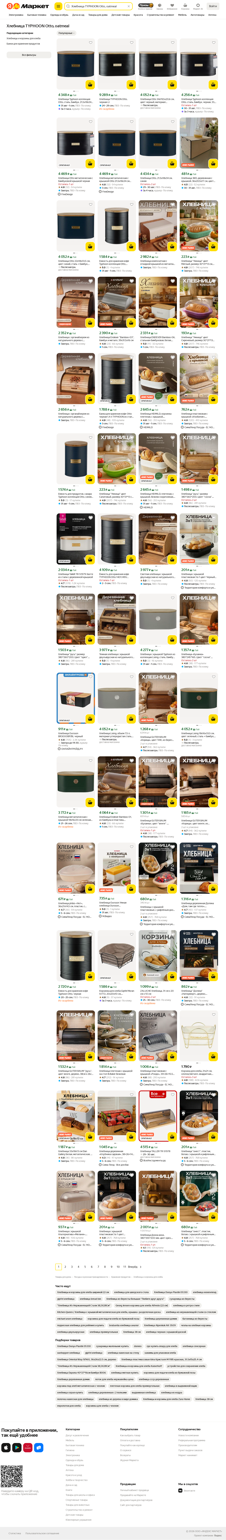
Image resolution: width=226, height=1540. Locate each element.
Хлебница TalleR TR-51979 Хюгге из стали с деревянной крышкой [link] (75, 575)
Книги (69, 1490)
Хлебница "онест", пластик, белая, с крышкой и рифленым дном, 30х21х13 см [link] (197, 1153)
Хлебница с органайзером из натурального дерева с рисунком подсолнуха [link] (73, 415)
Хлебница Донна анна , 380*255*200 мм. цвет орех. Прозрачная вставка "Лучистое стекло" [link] (157, 1236)
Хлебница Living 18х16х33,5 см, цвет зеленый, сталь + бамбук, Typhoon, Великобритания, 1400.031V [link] (197, 735)
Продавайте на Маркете (133, 1495)
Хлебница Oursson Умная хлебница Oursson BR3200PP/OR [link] (112, 904)
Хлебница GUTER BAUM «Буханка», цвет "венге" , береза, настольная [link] (153, 822)
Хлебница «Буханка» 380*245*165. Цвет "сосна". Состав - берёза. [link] (196, 656)
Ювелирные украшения (78, 1519)
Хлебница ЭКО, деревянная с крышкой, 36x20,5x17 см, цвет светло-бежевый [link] (197, 180)
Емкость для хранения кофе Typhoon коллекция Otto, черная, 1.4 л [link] (114, 262)
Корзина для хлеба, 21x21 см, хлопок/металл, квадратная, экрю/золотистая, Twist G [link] (196, 1072)
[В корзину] (90, 85)
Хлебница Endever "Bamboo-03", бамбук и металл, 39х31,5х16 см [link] (116, 339)
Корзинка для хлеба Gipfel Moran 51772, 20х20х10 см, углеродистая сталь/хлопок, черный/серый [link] (116, 992)
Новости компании (188, 1435)
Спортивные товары (77, 1500)
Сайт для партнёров (131, 1505)
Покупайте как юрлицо (132, 1445)
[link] (83, 1292)
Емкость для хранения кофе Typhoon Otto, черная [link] (73, 992)
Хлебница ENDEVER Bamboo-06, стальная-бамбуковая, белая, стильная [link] (157, 339)
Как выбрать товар (130, 1435)
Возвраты (125, 1455)
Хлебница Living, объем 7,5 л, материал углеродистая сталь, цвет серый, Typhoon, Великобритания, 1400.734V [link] (115, 735)
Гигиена (70, 1450)
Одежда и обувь (74, 1460)
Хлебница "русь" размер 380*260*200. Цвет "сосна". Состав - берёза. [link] (196, 495)
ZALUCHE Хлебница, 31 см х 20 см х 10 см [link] (157, 992)
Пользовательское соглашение (42, 1533)
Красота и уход (74, 1475)
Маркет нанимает (187, 1455)
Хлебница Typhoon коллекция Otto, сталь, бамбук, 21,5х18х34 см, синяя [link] (74, 101)
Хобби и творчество (77, 1480)
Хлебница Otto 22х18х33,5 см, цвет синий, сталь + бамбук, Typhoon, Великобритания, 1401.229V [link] (74, 262)
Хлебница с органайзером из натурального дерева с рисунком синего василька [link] (73, 339)
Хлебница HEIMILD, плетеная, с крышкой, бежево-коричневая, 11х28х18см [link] (157, 495)
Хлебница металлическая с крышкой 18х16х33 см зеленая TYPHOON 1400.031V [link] (74, 818)
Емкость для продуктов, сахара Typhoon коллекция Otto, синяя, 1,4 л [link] (75, 495)
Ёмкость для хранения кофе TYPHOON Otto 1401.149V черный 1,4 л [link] (114, 576)
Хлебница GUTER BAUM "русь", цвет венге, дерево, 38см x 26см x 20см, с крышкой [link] (75, 1072)
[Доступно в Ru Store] (38, 1451)
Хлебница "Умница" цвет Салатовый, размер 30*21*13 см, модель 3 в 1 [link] (116, 495)
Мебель (70, 1440)
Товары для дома (75, 1465)
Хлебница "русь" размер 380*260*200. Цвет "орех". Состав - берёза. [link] (73, 656)
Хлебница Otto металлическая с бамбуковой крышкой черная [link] (75, 179)
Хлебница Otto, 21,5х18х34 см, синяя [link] (156, 179)
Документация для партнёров (136, 1500)
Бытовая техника (75, 1445)
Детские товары (74, 1515)
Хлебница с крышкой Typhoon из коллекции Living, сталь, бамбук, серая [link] (157, 656)
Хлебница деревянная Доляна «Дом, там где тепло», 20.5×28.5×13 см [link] (197, 905)
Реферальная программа (191, 1440)
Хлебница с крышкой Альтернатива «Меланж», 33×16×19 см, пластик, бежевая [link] (75, 1233)
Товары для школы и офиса (80, 1495)
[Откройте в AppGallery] (27, 1451)
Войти (213, 6)
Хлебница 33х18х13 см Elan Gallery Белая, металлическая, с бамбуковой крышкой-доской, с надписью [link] (75, 1153)
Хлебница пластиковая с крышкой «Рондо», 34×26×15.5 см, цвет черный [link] (156, 1072)
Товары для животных (78, 1505)
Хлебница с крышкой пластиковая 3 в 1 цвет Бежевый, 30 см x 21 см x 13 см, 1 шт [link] (116, 1233)
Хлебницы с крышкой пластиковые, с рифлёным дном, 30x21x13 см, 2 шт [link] (157, 908)
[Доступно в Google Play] (17, 1451)
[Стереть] (128, 6)
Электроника (73, 1455)
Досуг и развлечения (77, 1435)
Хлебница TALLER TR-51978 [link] (155, 1151)
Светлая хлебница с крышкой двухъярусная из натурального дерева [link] (157, 576)
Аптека (69, 1470)
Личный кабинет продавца (134, 1490)
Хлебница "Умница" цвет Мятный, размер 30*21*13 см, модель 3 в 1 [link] (197, 262)
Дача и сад (71, 1485)
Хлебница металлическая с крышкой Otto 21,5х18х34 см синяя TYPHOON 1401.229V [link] (114, 180)
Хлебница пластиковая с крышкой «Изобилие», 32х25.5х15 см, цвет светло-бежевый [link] (196, 415)
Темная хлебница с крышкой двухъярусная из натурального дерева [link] (116, 656)
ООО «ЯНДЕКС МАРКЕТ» (208, 1531)
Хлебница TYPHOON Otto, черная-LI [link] (113, 100)
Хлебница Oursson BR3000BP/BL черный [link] (70, 735)
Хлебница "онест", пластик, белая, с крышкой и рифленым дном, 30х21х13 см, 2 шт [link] (197, 1233)
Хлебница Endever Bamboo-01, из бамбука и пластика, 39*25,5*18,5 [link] (115, 818)
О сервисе (125, 1450)
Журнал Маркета (129, 1460)
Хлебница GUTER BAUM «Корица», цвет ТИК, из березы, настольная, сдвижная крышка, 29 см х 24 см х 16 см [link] (157, 738)
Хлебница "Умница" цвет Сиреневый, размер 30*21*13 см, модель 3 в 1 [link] (197, 339)
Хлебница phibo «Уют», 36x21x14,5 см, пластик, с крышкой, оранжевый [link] (71, 905)
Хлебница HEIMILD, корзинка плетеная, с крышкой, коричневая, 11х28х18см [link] (155, 415)
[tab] (16, 15)
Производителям (187, 1445)
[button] (66, 33)
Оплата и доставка (130, 1440)
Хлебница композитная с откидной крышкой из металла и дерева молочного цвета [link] (157, 262)
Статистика (15, 1533)
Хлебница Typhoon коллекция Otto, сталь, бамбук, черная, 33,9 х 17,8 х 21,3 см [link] (198, 101)
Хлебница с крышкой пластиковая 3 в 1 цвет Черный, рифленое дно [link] (198, 576)
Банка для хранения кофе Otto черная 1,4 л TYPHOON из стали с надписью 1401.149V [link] (116, 415)
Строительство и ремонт (79, 1510)
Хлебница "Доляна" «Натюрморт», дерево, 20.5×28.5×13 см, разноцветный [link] (198, 992)
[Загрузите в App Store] (6, 1451)
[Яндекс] (218, 1535)
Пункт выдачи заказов (190, 1450)
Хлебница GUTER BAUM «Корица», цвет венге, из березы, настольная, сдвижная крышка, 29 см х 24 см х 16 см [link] (197, 822)
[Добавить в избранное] (90, 42)
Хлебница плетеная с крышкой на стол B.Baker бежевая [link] (115, 1072)
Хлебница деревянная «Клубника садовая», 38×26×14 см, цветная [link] (116, 1153)
